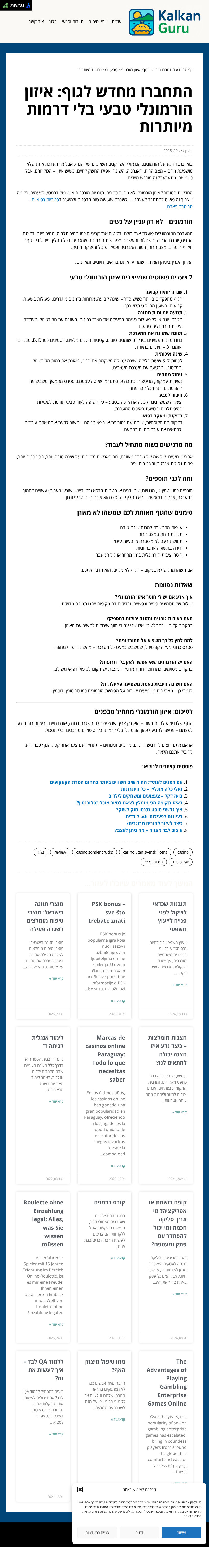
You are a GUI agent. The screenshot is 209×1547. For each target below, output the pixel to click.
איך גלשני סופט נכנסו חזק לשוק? (149, 809)
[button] (80, 1489)
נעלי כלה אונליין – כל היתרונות (151, 789)
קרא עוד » (179, 984)
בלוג (53, 21)
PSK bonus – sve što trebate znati (106, 912)
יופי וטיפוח (97, 21)
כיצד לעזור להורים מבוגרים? (154, 823)
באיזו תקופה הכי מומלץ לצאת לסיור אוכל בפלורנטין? (129, 803)
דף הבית (186, 70)
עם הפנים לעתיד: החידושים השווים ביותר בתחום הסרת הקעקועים (116, 782)
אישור (181, 1532)
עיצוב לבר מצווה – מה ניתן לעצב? (148, 830)
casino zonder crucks (94, 852)
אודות (116, 21)
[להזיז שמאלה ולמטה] (4, 6)
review (60, 852)
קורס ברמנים (109, 1202)
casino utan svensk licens (145, 852)
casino (183, 852)
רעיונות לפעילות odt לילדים (154, 816)
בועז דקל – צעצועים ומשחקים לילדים (145, 796)
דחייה (139, 1532)
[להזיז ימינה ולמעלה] (6, 4)
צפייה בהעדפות (97, 1532)
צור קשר (36, 21)
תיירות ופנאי (72, 21)
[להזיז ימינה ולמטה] (6, 6)
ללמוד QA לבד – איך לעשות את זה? (43, 1369)
